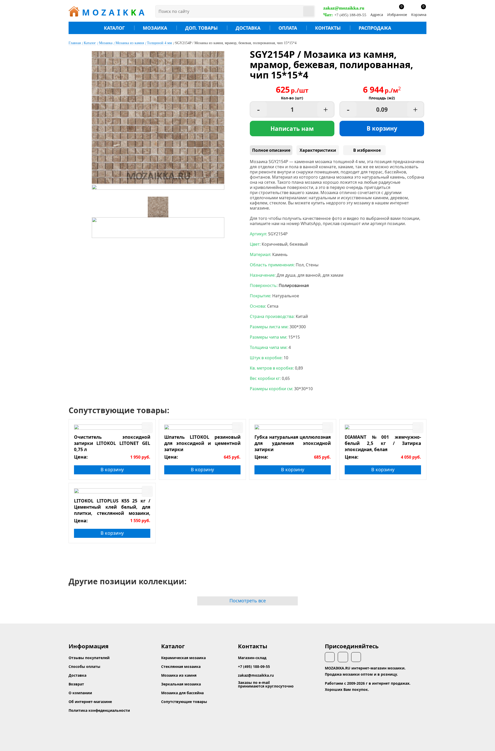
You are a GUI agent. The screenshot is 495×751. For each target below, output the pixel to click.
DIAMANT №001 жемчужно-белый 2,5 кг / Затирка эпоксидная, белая (383, 443)
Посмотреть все (247, 600)
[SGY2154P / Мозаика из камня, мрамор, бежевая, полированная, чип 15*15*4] (158, 182)
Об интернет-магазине (90, 701)
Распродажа (375, 28)
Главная (75, 43)
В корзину (382, 128)
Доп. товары (201, 28)
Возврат (76, 684)
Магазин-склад (252, 657)
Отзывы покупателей (89, 657)
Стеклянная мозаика (181, 666)
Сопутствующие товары (184, 701)
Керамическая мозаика (183, 657)
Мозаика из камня (130, 43)
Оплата (287, 28)
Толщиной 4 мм (159, 43)
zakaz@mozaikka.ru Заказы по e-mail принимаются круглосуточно (266, 681)
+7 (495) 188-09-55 (350, 15)
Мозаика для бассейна (182, 692)
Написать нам (292, 129)
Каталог (114, 28)
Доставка (248, 28)
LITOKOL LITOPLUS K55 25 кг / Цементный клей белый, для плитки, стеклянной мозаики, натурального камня (112, 507)
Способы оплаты (84, 666)
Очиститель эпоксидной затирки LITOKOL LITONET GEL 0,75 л (112, 443)
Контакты (328, 28)
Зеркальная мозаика (181, 684)
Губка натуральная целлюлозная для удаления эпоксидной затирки (292, 443)
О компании (80, 692)
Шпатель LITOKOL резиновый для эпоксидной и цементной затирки (202, 443)
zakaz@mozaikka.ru (343, 8)
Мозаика (155, 28)
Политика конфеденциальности (99, 710)
